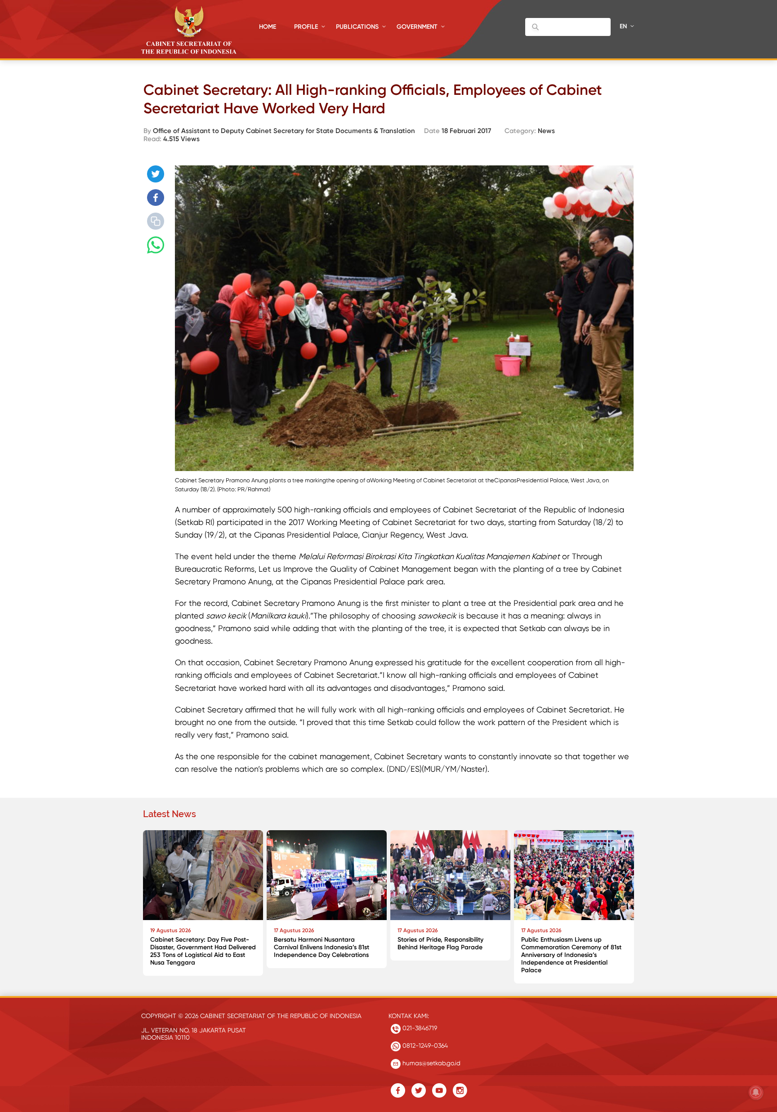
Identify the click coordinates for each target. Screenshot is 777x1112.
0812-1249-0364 (424, 1045)
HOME (267, 27)
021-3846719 (419, 1028)
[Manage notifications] (756, 1092)
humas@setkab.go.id (430, 1063)
